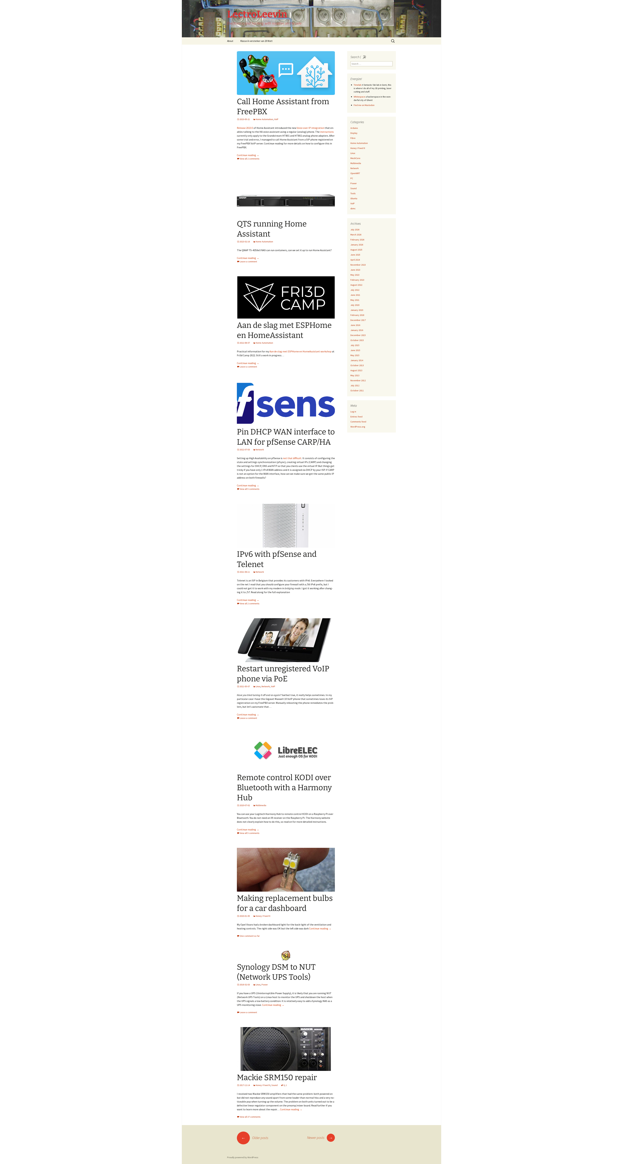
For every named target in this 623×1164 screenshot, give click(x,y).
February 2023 (357, 279)
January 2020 (356, 310)
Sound (274, 1085)
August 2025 (356, 249)
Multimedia (261, 805)
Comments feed (358, 421)
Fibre (352, 138)
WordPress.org (357, 426)
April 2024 (355, 259)
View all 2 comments (249, 158)
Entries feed (356, 416)
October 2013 (357, 365)
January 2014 (356, 360)
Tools (353, 193)
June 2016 (355, 325)
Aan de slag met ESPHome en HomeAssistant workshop (300, 351)
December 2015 (358, 335)
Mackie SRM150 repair (277, 1077)
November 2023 (358, 264)
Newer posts (320, 1137)
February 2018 (357, 315)
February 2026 (357, 239)
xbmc (353, 208)
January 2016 (356, 330)
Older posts (254, 1137)
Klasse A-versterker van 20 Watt (256, 41)
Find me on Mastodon (364, 105)
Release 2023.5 (245, 127)
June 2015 (355, 350)
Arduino (354, 128)
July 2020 (354, 305)
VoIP (276, 119)
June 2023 (355, 269)
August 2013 (356, 370)
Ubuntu (353, 198)
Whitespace (359, 96)
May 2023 (354, 274)
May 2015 (354, 355)
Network (260, 449)
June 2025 (355, 254)
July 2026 (354, 229)
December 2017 (358, 320)
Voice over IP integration (310, 127)
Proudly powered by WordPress (242, 1157)
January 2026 (356, 244)
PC (351, 178)
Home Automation (264, 119)
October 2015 (357, 340)
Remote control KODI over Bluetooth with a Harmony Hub (284, 788)
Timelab (357, 84)
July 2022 (354, 289)
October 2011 (357, 390)
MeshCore (355, 158)
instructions (327, 131)
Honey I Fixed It (263, 915)
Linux (258, 686)
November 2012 (358, 380)
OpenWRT (355, 173)
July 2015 (354, 345)
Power (265, 984)
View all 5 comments (249, 489)
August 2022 (356, 284)
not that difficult (292, 458)
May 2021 (354, 300)
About (230, 41)
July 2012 (354, 385)
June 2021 (355, 294)
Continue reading (248, 155)
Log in (353, 411)
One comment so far (250, 935)
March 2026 (355, 234)
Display (353, 133)
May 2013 (354, 375)
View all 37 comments (250, 1116)
